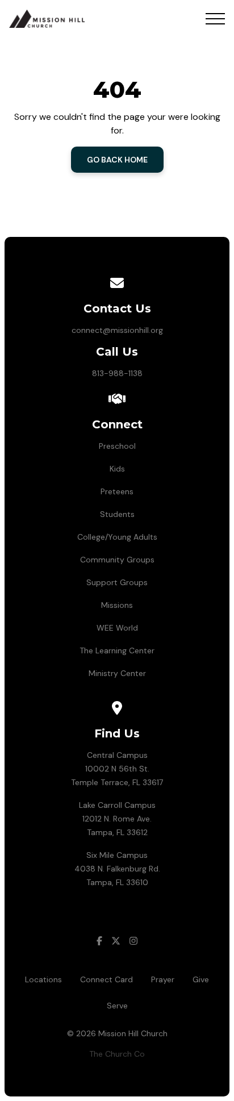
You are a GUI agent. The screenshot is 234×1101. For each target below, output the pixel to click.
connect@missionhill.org (117, 330)
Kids (117, 469)
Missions (117, 605)
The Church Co (117, 1054)
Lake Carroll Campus (117, 805)
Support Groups (117, 582)
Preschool (117, 446)
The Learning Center (117, 650)
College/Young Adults (117, 537)
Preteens (117, 491)
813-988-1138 (117, 373)
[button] (215, 18)
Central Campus (117, 755)
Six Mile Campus (117, 855)
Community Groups (117, 559)
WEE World (117, 628)
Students (117, 514)
